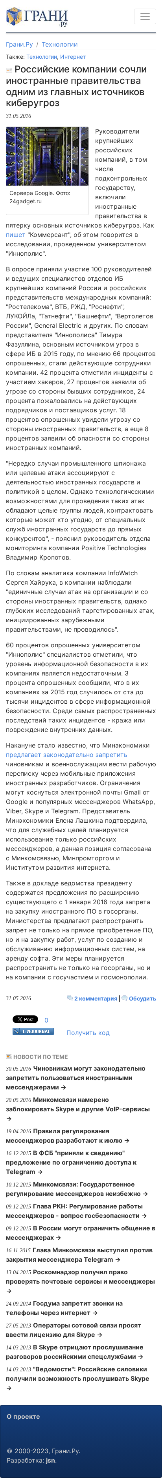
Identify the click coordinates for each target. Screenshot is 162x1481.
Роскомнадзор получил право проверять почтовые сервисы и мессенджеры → (80, 1281)
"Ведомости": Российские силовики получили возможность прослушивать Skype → (77, 1378)
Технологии (60, 44)
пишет (16, 234)
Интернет (73, 56)
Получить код (88, 1033)
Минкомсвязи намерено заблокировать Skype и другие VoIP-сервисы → (78, 1109)
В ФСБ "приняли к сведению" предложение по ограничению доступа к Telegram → (71, 1162)
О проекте (23, 1416)
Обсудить (142, 998)
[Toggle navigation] (145, 16)
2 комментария (95, 998)
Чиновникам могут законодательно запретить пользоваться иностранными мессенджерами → (75, 1077)
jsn (50, 1460)
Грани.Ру (19, 44)
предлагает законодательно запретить (66, 755)
